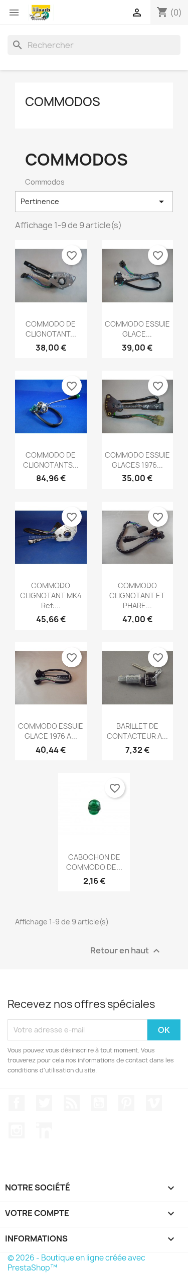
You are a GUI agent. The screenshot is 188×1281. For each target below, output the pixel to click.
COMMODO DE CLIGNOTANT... (51, 329)
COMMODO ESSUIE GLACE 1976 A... (50, 731)
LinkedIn (44, 1130)
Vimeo (154, 1103)
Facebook (17, 1103)
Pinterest (126, 1103)
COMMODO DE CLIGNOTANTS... (51, 460)
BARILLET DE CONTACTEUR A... (137, 731)
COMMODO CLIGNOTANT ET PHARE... (137, 595)
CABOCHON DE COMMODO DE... (94, 862)
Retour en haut (126, 950)
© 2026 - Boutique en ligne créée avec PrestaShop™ (76, 1262)
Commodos (62, 101)
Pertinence (94, 202)
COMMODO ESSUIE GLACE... (137, 329)
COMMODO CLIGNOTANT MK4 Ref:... (51, 595)
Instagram (17, 1130)
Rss (72, 1103)
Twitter (44, 1103)
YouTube (99, 1103)
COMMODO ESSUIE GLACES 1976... (137, 460)
